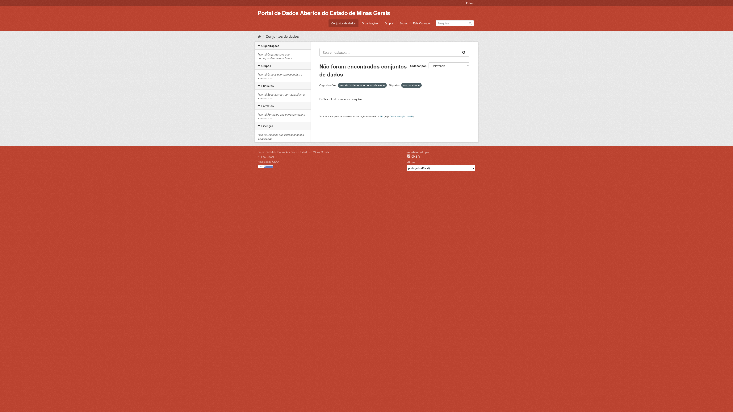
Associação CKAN (268, 161)
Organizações (370, 23)
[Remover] (384, 85)
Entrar (469, 3)
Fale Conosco (421, 23)
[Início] (259, 36)
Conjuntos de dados (343, 23)
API (381, 116)
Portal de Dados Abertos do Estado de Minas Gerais (324, 13)
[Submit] (470, 23)
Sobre (403, 23)
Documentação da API (401, 116)
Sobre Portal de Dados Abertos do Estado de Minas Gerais (293, 152)
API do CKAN (266, 157)
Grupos (389, 23)
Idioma (411, 162)
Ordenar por (418, 66)
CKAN (413, 156)
